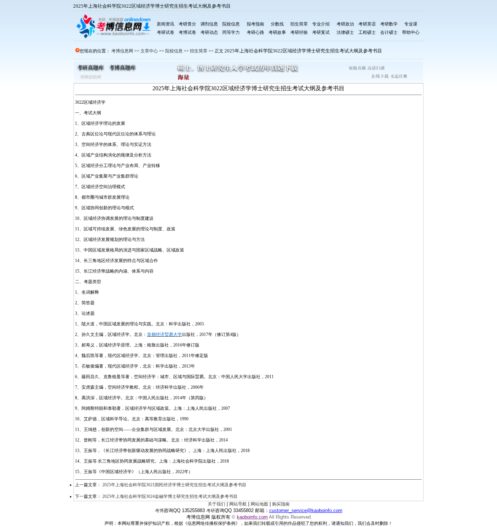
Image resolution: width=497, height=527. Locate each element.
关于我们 (216, 504)
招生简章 (198, 51)
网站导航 (238, 504)
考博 (159, 510)
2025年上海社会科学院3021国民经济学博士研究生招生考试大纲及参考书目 (174, 484)
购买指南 (281, 504)
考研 (210, 510)
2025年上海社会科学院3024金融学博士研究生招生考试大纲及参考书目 (170, 496)
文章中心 (149, 51)
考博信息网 (122, 51)
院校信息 (174, 51)
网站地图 (259, 504)
